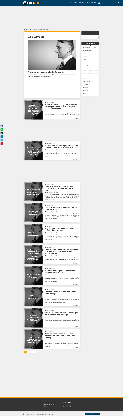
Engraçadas (86, 66)
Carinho (85, 62)
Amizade (85, 53)
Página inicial (46, 402)
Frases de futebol (87, 50)
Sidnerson (48, 111)
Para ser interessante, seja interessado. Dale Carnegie (61, 293)
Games (84, 69)
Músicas (85, 78)
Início (26, 29)
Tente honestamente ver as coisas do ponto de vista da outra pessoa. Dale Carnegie (60, 336)
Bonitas (84, 59)
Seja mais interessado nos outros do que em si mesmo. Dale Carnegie (61, 314)
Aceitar (92, 413)
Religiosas (85, 90)
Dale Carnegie (50, 102)
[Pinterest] (2, 143)
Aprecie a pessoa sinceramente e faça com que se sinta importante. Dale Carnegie (60, 188)
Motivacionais (86, 75)
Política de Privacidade (48, 404)
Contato (45, 406)
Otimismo (85, 84)
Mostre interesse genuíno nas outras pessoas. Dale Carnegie (60, 272)
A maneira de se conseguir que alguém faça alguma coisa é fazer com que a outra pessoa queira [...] (61, 107)
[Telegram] (2, 140)
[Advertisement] (61, 18)
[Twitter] (2, 133)
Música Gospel (86, 81)
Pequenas (85, 87)
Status (84, 93)
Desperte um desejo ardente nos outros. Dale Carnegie (61, 208)
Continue (75, 118)
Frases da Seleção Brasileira (90, 47)
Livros (35, 29)
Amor (84, 56)
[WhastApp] (2, 129)
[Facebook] (2, 126)
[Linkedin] (2, 136)
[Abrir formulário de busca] (99, 3)
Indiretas (85, 72)
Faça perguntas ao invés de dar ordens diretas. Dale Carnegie (61, 229)
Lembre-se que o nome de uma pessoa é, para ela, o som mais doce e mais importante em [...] (62, 252)
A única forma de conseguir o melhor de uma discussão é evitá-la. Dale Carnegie (61, 147)
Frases (31, 29)
